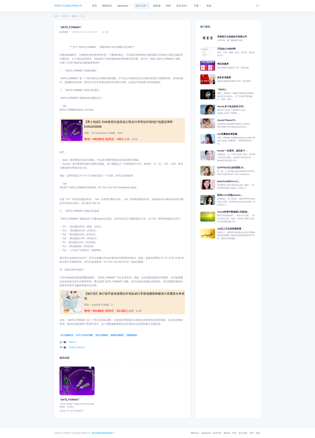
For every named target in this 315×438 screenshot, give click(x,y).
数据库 (75, 16)
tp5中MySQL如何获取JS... (231, 167)
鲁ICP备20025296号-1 (103, 433)
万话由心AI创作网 (236, 52)
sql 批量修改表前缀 (227, 133)
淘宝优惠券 (233, 65)
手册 (251, 433)
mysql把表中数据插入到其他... (233, 211)
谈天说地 (243, 433)
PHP (234, 433)
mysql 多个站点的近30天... (231, 106)
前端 (258, 433)
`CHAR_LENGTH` (77, 347)
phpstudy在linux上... (228, 181)
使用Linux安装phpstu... (230, 195)
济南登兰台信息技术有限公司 (68, 5)
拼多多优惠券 (234, 79)
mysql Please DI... (227, 120)
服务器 (227, 433)
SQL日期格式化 (67, 335)
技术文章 (65, 16)
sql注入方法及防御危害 (229, 228)
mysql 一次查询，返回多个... (232, 150)
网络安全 (195, 433)
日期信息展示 (131, 335)
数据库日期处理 (117, 335)
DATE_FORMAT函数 (84, 335)
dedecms (206, 433)
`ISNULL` (72, 342)
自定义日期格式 (101, 335)
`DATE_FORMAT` (70, 399)
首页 (56, 16)
